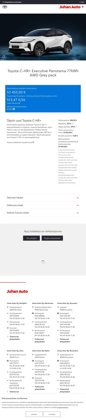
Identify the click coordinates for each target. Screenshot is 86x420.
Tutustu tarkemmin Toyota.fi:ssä (19, 142)
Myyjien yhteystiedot (52, 238)
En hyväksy (52, 414)
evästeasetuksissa (62, 407)
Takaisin (13, 11)
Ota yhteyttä (31, 238)
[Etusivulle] (69, 6)
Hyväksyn (34, 414)
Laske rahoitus (13, 103)
